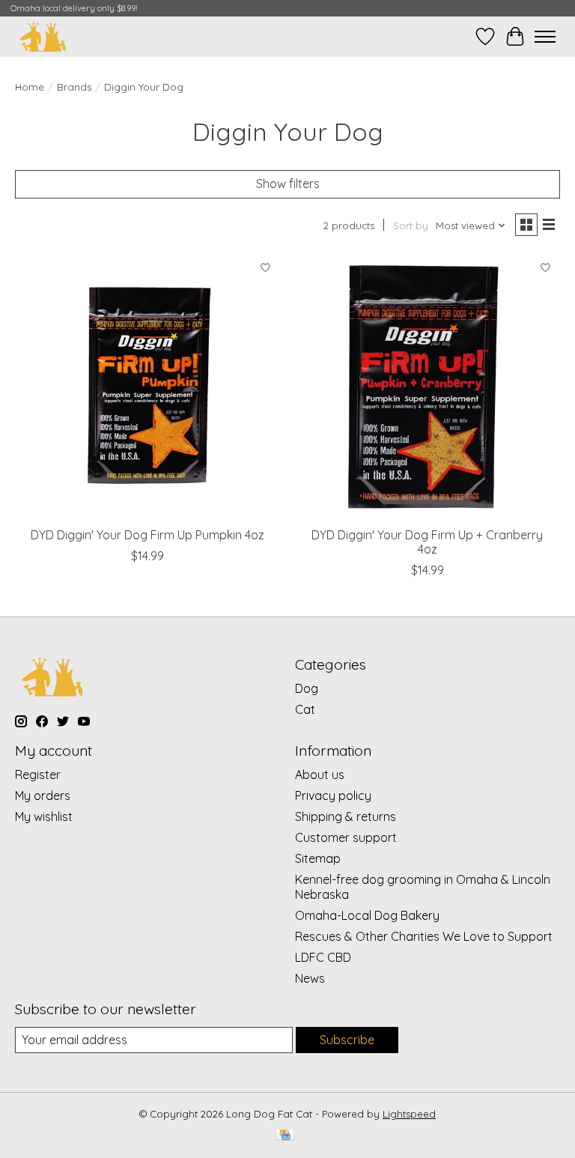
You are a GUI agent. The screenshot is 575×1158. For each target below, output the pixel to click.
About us (319, 774)
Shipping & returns (345, 816)
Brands (74, 87)
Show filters (288, 183)
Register (38, 774)
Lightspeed (409, 1114)
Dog (306, 688)
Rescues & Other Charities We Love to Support (424, 936)
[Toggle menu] (545, 37)
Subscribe (347, 1039)
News (310, 978)
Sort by (410, 225)
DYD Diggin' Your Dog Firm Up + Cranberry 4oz (427, 542)
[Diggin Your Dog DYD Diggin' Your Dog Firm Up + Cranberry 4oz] (427, 386)
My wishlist (44, 816)
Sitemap (318, 858)
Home (29, 87)
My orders (42, 795)
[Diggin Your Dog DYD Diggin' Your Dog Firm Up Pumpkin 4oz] (147, 386)
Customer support (346, 837)
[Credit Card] (285, 1136)
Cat (305, 709)
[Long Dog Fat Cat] (43, 36)
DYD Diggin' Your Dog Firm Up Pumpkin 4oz (147, 534)
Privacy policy (333, 795)
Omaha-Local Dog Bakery (367, 915)
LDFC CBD (323, 957)
